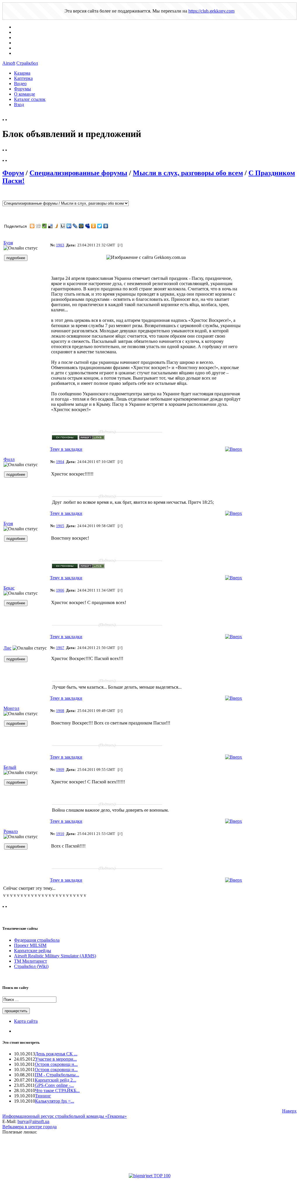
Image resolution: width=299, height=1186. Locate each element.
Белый (10, 767)
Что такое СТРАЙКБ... (57, 1090)
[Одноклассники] (94, 226)
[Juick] (57, 226)
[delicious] (51, 226)
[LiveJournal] (75, 226)
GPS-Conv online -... (54, 1085)
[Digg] (38, 226)
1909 (60, 769)
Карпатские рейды (32, 950)
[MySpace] (87, 226)
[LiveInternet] (63, 226)
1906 (60, 590)
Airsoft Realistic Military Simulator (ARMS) (55, 955)
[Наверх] (233, 449)
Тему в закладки (66, 449)
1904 (60, 461)
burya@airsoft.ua (33, 1121)
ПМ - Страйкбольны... (57, 1074)
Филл (9, 459)
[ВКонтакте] (106, 226)
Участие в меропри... (56, 1059)
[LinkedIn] (69, 226)
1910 (60, 833)
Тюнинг (43, 1095)
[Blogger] (32, 226)
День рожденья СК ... (56, 1053)
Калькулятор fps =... (54, 1101)
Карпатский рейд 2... (55, 1080)
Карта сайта (26, 1021)
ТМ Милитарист (30, 961)
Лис (7, 647)
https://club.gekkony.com (211, 10)
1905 (60, 526)
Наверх (289, 1110)
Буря (8, 242)
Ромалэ (11, 831)
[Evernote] (44, 226)
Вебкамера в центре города (29, 1126)
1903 (60, 245)
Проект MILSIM (30, 945)
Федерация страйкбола (37, 940)
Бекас (9, 587)
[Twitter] (100, 226)
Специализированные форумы (78, 173)
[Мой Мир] (81, 226)
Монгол (11, 708)
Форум (13, 173)
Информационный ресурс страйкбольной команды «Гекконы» (64, 1116)
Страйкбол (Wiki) (31, 966)
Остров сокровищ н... (56, 1064)
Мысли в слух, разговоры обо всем (188, 173)
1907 (60, 647)
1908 (60, 710)
